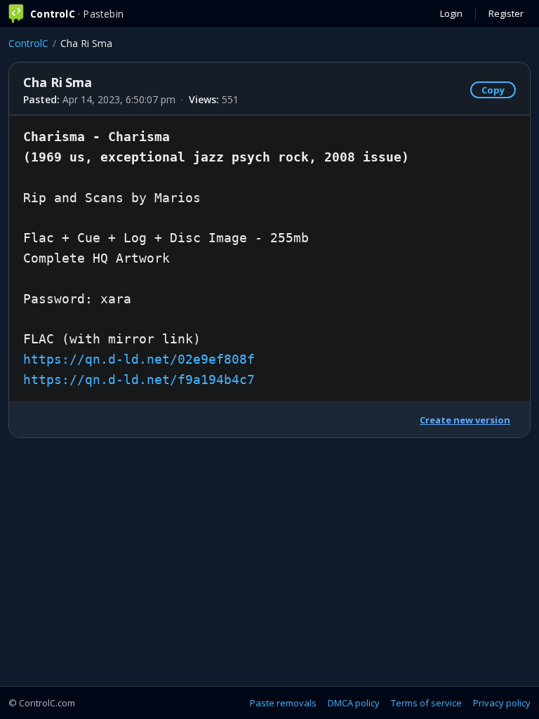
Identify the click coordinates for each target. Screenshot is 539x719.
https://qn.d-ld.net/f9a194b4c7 (139, 379)
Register (506, 13)
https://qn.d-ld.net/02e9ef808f (139, 359)
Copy (493, 90)
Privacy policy (502, 703)
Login (451, 13)
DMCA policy (354, 703)
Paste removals (283, 703)
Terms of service (426, 703)
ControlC (28, 43)
